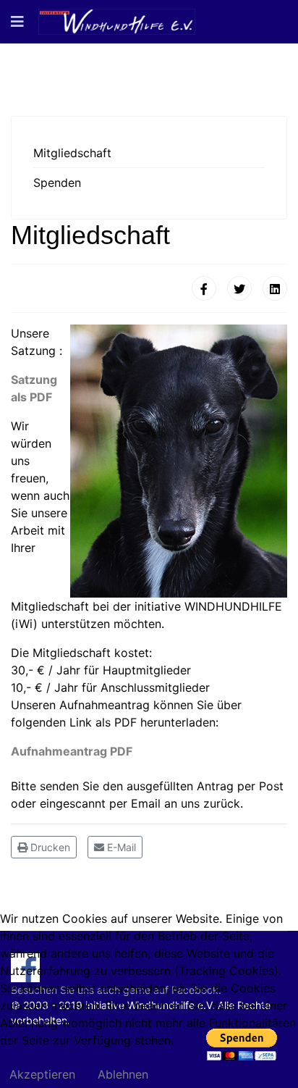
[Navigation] (17, 21)
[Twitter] (239, 288)
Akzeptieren (42, 1074)
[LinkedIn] (275, 288)
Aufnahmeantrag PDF (71, 751)
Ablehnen (123, 1074)
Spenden (57, 182)
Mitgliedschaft (72, 153)
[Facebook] (204, 288)
